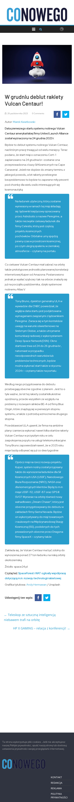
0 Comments (38, 113)
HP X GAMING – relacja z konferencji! (41, 628)
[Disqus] (37, 680)
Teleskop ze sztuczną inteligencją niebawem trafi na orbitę (30, 617)
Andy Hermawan (36, 584)
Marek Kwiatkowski (24, 122)
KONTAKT (56, 777)
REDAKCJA (56, 782)
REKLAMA (56, 788)
